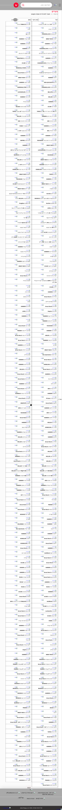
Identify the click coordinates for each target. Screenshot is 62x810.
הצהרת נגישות (30, 798)
